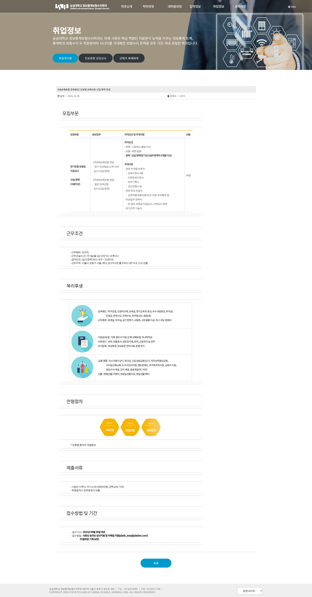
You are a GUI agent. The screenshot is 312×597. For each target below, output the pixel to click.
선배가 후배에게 (128, 58)
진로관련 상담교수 (95, 58)
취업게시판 (65, 58)
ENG (293, 6)
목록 (156, 563)
